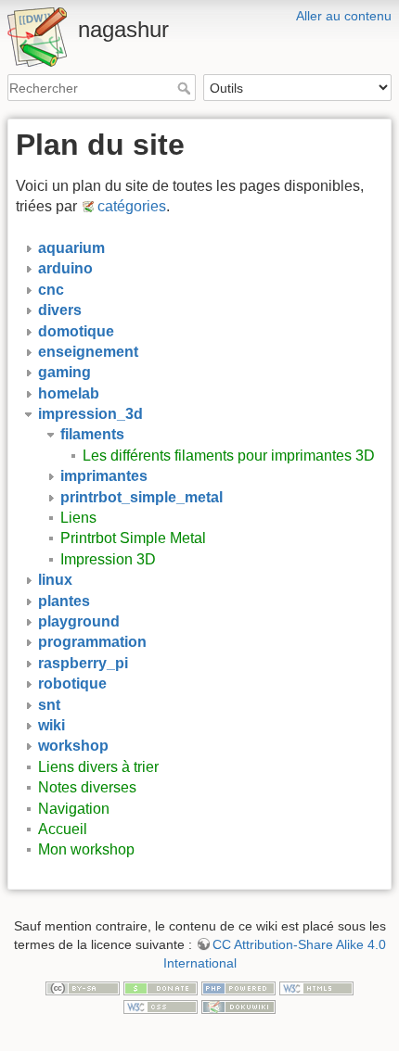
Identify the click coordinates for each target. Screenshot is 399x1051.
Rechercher (186, 88)
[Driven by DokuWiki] (238, 1005)
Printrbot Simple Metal (133, 538)
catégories (131, 206)
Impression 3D (108, 559)
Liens (78, 518)
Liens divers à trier (98, 767)
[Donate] (160, 987)
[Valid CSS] (160, 1005)
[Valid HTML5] (316, 987)
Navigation (73, 809)
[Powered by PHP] (238, 987)
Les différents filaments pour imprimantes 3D (229, 455)
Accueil (62, 829)
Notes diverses (87, 787)
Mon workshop (86, 849)
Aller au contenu (344, 15)
